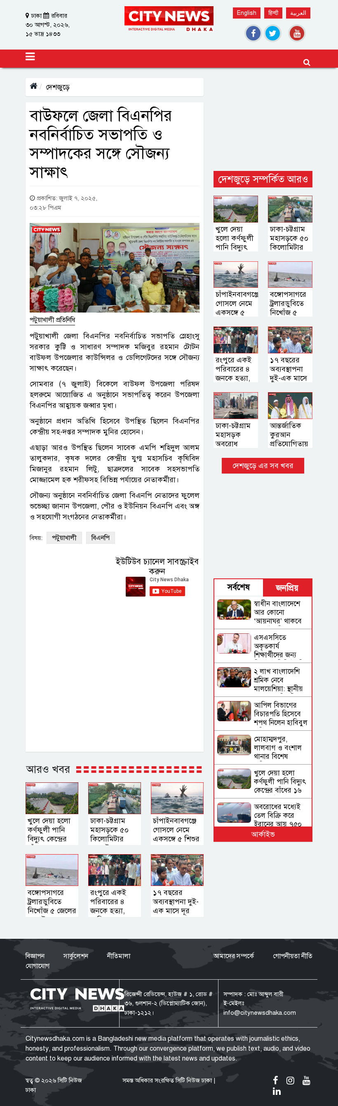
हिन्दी (273, 13)
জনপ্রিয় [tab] (287, 588)
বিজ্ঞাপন (35, 956)
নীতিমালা (118, 956)
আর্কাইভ (263, 834)
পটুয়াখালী (64, 538)
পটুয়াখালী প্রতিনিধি (52, 320)
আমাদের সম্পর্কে (234, 956)
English (246, 13)
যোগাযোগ (37, 966)
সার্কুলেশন (75, 956)
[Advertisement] (263, 119)
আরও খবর (48, 769)
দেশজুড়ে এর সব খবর (262, 465)
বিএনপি (101, 538)
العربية (298, 13)
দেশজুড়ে (58, 87)
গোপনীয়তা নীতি (292, 956)
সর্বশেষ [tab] (239, 587)
